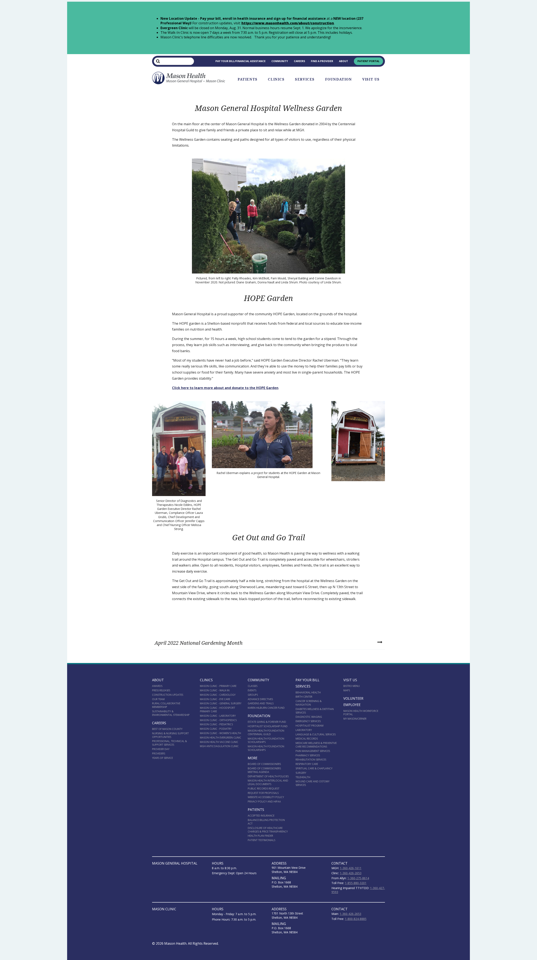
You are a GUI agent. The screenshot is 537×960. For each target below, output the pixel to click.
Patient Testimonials (261, 840)
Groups (253, 695)
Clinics (276, 79)
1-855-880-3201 (355, 883)
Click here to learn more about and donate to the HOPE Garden (225, 388)
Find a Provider (322, 61)
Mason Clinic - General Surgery (220, 703)
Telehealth (303, 777)
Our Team (158, 699)
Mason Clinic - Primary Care (218, 686)
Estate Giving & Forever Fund (267, 722)
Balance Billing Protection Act (266, 821)
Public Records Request (263, 788)
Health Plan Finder (260, 836)
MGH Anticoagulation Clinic (219, 746)
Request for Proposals (263, 793)
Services (305, 79)
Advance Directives (260, 699)
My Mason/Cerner (354, 718)
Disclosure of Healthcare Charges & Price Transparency (268, 829)
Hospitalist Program (309, 725)
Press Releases (161, 690)
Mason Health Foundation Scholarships (266, 740)
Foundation (338, 79)
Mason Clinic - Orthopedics (218, 720)
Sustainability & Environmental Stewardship (171, 713)
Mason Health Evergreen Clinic (220, 737)
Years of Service (162, 758)
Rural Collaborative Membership (166, 705)
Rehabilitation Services (311, 759)
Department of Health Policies (268, 776)
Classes (252, 686)
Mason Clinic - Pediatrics (216, 724)
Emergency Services (308, 721)
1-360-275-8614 (358, 878)
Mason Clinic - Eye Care (215, 699)
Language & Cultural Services (316, 734)
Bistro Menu (351, 686)
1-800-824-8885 (355, 919)
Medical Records (307, 738)
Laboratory (304, 730)
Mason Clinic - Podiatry (216, 729)
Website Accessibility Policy (266, 797)
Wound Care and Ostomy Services (313, 783)
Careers (299, 61)
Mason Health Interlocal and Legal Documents (268, 782)
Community (279, 61)
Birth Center (304, 696)
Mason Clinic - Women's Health (220, 733)
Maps (346, 690)
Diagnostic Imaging (309, 717)
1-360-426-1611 (350, 868)
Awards (157, 686)
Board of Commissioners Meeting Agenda (264, 770)
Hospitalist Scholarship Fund (268, 726)
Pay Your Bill (307, 680)
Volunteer (353, 698)
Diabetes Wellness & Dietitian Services (315, 710)
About (343, 61)
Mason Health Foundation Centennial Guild (266, 732)
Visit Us (371, 79)
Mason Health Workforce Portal (360, 712)
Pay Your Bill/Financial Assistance (240, 61)
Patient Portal (368, 61)
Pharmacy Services (308, 755)
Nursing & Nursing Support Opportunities (170, 735)
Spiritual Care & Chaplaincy (314, 768)
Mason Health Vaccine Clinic (219, 742)
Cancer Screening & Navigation (309, 702)
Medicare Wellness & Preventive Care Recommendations (316, 744)
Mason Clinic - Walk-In (214, 690)
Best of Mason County (167, 729)
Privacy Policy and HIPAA (264, 801)
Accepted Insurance (261, 815)
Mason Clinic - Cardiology (218, 695)
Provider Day (160, 749)
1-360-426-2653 (350, 873)
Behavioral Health (308, 692)
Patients (248, 79)
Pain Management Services (313, 751)
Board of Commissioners (264, 764)
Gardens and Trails (261, 703)
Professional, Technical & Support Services (169, 742)
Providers (158, 753)
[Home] (188, 78)
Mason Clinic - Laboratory (218, 716)
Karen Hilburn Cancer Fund (266, 708)
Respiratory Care (307, 764)
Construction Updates (167, 695)
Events (252, 690)
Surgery (301, 773)
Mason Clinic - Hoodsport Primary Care (217, 709)
